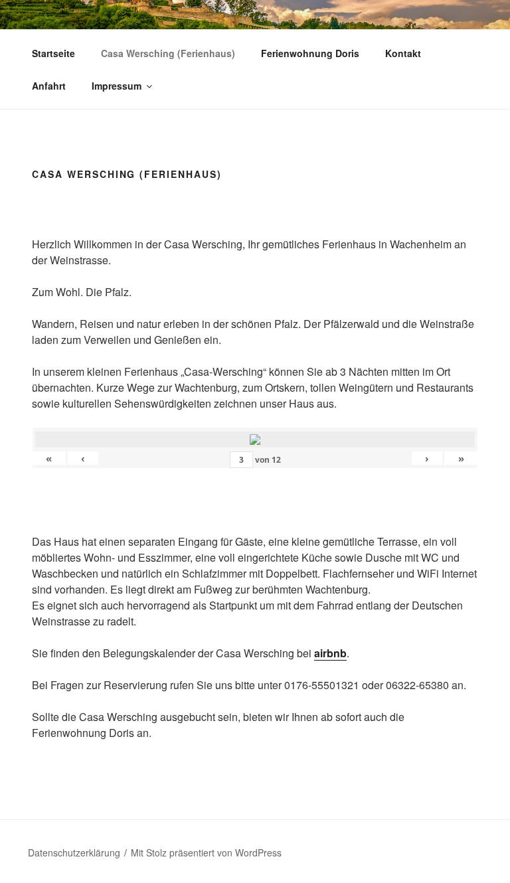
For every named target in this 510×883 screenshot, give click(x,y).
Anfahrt (49, 85)
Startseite (53, 53)
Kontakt (403, 53)
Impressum (116, 85)
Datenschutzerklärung (74, 852)
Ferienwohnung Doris (310, 53)
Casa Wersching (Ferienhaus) (168, 53)
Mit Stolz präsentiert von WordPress (206, 852)
